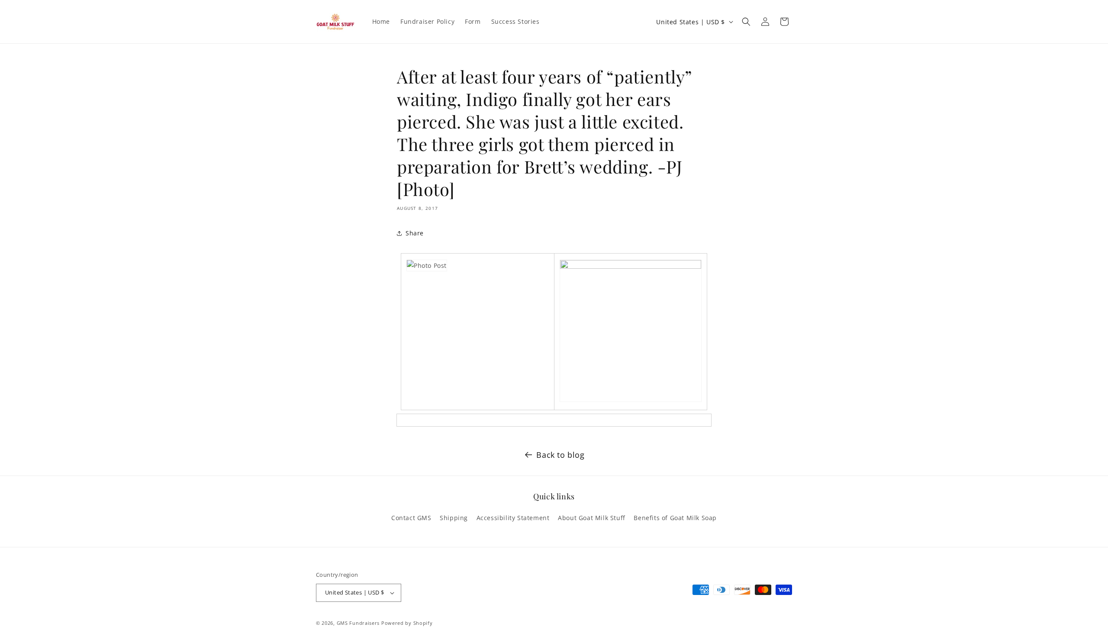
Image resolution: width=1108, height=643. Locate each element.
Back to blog (560, 455)
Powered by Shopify (407, 623)
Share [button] (415, 233)
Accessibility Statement (513, 518)
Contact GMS (411, 518)
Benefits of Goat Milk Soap (675, 518)
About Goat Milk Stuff (591, 518)
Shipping (454, 518)
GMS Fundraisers (358, 623)
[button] (746, 21)
